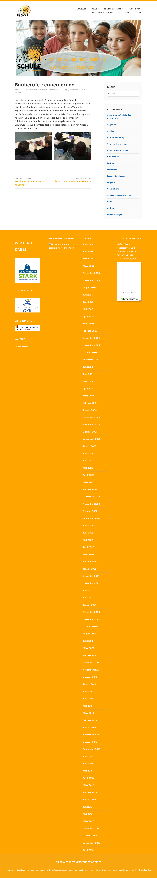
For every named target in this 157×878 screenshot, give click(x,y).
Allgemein (111, 124)
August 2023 (89, 446)
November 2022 (91, 504)
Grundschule (113, 157)
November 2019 (91, 669)
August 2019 (89, 684)
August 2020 (90, 633)
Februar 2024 (90, 403)
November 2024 (91, 345)
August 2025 (89, 287)
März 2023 (88, 482)
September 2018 (91, 749)
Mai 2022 (88, 540)
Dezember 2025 (91, 273)
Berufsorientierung (59, 90)
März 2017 (88, 821)
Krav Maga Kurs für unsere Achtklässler (29, 181)
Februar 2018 (90, 792)
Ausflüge (111, 131)
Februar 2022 (90, 561)
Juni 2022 (88, 532)
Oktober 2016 (90, 835)
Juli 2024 (88, 367)
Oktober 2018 (90, 742)
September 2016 (91, 843)
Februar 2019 (90, 720)
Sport (109, 201)
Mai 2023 (88, 468)
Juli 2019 (87, 691)
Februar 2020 (90, 655)
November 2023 (91, 424)
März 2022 (88, 554)
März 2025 (88, 323)
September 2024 (92, 359)
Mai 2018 (88, 770)
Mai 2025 (88, 309)
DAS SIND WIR (134, 9)
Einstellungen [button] (145, 870)
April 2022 (88, 547)
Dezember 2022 (91, 496)
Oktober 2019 (90, 677)
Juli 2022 (88, 525)
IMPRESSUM (21, 346)
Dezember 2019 (91, 662)
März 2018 (88, 785)
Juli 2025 (88, 294)
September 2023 (92, 439)
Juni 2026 (88, 251)
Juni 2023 (88, 460)
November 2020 (91, 619)
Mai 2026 (88, 258)
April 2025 (88, 316)
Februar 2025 (90, 330)
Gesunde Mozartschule (117, 150)
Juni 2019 (88, 698)
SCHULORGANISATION (113, 9)
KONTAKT (138, 12)
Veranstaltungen (114, 214)
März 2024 (88, 395)
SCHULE (94, 9)
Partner (18, 92)
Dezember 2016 (91, 828)
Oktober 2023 (90, 431)
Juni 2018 (88, 763)
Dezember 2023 (91, 417)
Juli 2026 (88, 244)
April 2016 (88, 850)
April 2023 (88, 475)
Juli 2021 (87, 590)
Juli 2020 (88, 641)
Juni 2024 (88, 374)
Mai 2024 (88, 381)
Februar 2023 (90, 489)
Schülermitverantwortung (119, 195)
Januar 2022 (90, 568)
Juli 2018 (87, 756)
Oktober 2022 (90, 511)
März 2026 (88, 266)
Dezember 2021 (91, 576)
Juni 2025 (88, 302)
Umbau (110, 208)
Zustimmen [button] (78, 874)
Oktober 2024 (90, 352)
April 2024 (88, 388)
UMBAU (127, 12)
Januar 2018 (89, 799)
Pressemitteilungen (116, 176)
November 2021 (91, 583)
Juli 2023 (88, 453)
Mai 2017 (87, 814)
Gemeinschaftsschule (76, 90)
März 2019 (88, 713)
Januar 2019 (89, 727)
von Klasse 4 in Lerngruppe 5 (104, 12)
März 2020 (88, 648)
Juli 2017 (87, 806)
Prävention (112, 169)
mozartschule (38, 90)
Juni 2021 (88, 597)
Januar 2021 (89, 605)
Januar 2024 (90, 410)
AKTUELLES (81, 9)
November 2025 (91, 280)
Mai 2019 (87, 706)
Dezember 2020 (91, 612)
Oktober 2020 (90, 626)
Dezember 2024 (91, 338)
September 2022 (92, 518)
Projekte (111, 182)
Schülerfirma (113, 189)
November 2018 (91, 734)
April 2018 (88, 778)
